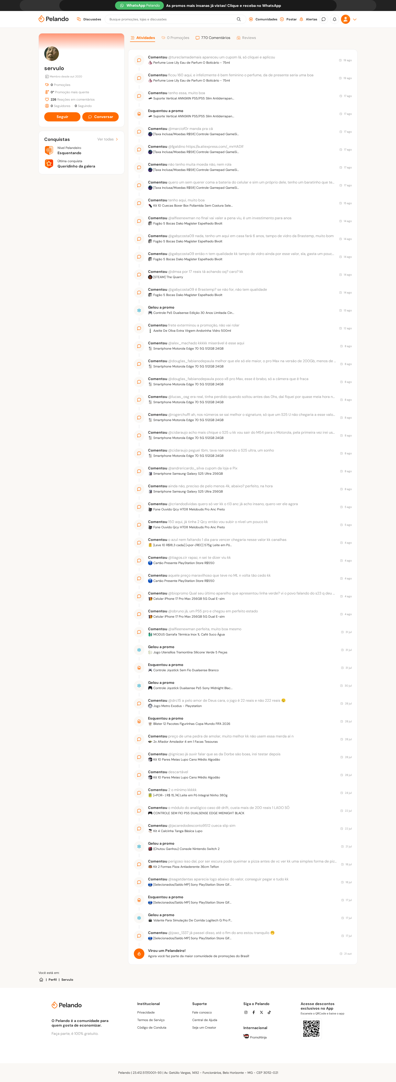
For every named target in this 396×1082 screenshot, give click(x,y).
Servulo (67, 980)
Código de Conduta (151, 1027)
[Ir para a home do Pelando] (53, 19)
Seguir (62, 116)
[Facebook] (255, 1013)
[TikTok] (271, 1013)
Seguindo (83, 106)
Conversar (103, 116)
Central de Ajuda (204, 1020)
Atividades (145, 37)
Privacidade (146, 1012)
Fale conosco (202, 1012)
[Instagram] (247, 1013)
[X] (263, 1013)
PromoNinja (258, 1037)
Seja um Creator (204, 1027)
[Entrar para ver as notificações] (334, 19)
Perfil (53, 980)
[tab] (142, 38)
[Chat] (323, 19)
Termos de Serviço (151, 1020)
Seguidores (60, 106)
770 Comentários (215, 37)
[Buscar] (239, 19)
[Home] (41, 979)
